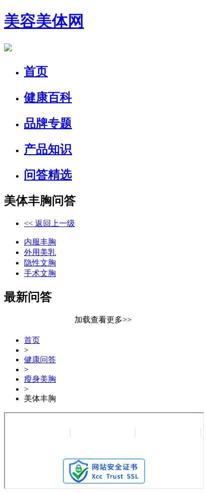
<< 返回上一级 (49, 223)
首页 (32, 340)
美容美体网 (44, 21)
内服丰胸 (40, 242)
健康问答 (40, 359)
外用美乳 (40, 252)
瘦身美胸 (40, 379)
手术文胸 (40, 273)
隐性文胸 (40, 262)
